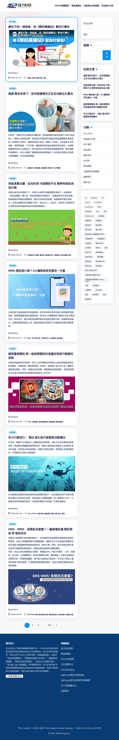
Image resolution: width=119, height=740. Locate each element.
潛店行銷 (54, 513)
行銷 (44, 78)
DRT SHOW (32, 513)
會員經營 (47, 513)
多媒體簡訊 (101, 239)
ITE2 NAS (87, 133)
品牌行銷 (40, 513)
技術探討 (13, 349)
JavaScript (89, 207)
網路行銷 (39, 78)
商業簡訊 (35, 422)
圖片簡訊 (99, 230)
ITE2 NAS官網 (67, 659)
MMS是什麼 (36, 338)
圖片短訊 (88, 230)
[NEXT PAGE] (56, 625)
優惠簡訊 (88, 220)
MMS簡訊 (88, 211)
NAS (97, 211)
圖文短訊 (88, 225)
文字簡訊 (88, 248)
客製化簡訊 (99, 243)
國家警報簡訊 (43, 422)
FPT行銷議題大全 (68, 685)
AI (86, 198)
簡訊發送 (88, 261)
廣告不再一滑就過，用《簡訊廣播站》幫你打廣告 (39, 26)
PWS (29, 422)
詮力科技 (99, 290)
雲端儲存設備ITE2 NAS (34, 658)
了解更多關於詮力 (14, 676)
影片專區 (13, 22)
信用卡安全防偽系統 (23, 661)
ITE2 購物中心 (67, 664)
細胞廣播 (52, 422)
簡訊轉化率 (49, 255)
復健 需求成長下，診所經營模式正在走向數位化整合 (40, 93)
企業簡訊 (53, 338)
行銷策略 (57, 255)
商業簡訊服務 (43, 655)
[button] (56, 625)
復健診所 (31, 168)
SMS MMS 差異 (32, 614)
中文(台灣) (88, 23)
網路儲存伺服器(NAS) (92, 275)
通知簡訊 (96, 294)
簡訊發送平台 (100, 261)
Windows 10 (89, 216)
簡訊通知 (99, 266)
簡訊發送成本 (53, 614)
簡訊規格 (62, 614)
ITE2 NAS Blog (67, 669)
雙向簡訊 (88, 299)
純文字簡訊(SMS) (91, 270)
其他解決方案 (89, 139)
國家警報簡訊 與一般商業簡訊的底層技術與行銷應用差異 (96, 106)
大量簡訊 (88, 243)
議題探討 (87, 177)
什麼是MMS (45, 338)
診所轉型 (58, 168)
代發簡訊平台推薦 (33, 255)
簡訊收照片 (89, 257)
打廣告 (29, 78)
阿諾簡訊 (65, 691)
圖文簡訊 (60, 338)
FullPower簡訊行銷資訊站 (72, 675)
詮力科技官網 (67, 648)
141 (49, 625)
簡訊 (33, 78)
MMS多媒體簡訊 (14, 658)
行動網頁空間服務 (91, 171)
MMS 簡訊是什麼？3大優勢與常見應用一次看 (36, 270)
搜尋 (86, 45)
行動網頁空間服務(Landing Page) (94, 280)
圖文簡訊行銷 (43, 614)
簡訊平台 (88, 252)
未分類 (86, 160)
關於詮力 (87, 182)
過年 (104, 294)
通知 (86, 294)
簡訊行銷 (88, 266)
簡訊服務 (13, 88)
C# (102, 198)
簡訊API (51, 168)
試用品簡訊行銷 (65, 255)
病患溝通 (37, 168)
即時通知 (99, 220)
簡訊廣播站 (99, 252)
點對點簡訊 (59, 422)
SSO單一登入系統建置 (17, 664)
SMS (105, 211)
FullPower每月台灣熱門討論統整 (75, 680)
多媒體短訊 (89, 239)
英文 (85, 34)
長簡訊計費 (69, 614)
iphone (87, 202)
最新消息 (87, 155)
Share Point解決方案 (44, 661)
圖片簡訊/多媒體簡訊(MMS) (94, 234)
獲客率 (42, 255)
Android (94, 198)
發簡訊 (98, 248)
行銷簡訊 (88, 290)
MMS (29, 338)
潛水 (59, 513)
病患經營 (44, 168)
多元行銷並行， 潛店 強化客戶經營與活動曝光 (36, 437)
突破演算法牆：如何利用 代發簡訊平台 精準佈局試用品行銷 (96, 86)
